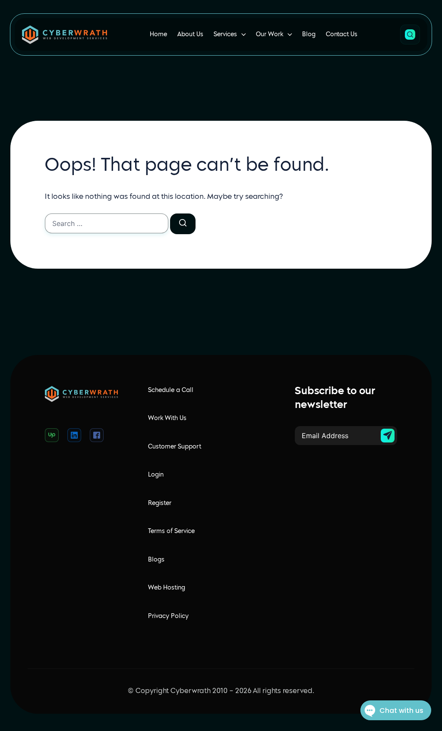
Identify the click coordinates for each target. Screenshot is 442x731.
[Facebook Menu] (97, 435)
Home (158, 34)
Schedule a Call (170, 390)
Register (159, 503)
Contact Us (341, 34)
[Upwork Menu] (52, 435)
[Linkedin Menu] (74, 435)
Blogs (156, 560)
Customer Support (174, 447)
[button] (410, 34)
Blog (309, 34)
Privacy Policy (168, 616)
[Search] (183, 223)
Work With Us (167, 418)
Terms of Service (171, 531)
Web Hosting (166, 588)
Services (225, 34)
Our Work (269, 34)
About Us (190, 34)
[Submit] (388, 435)
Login (156, 475)
